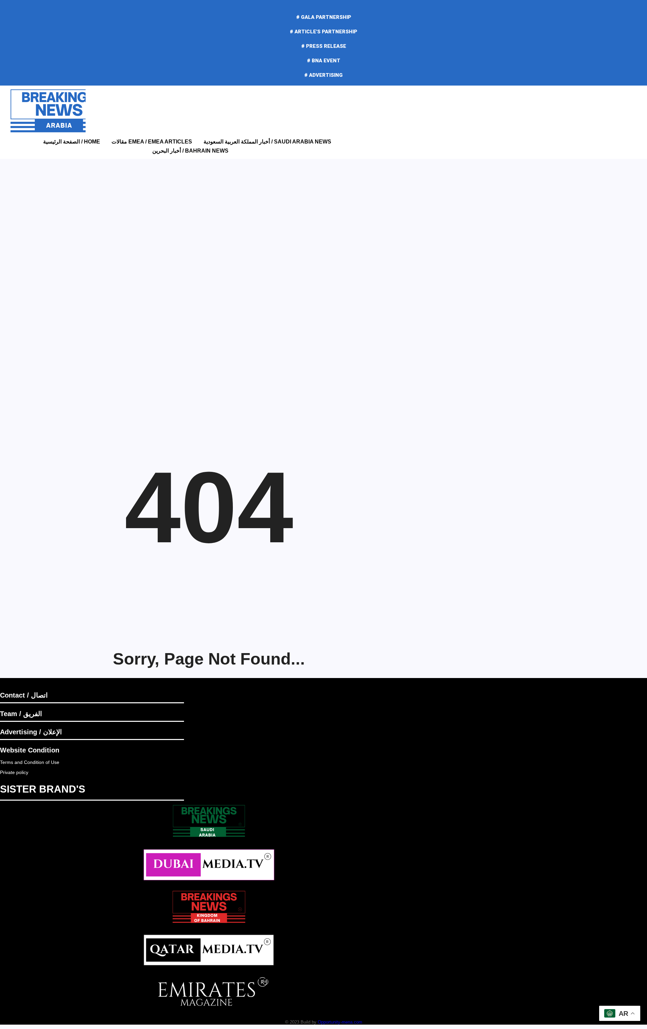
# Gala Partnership (323, 17)
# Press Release (323, 46)
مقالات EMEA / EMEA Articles (152, 141)
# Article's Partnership (323, 32)
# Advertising (323, 75)
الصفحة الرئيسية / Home (71, 141)
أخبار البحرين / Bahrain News (190, 151)
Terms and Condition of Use (29, 762)
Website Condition (29, 750)
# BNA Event (323, 61)
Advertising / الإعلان (31, 732)
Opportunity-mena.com (340, 1022)
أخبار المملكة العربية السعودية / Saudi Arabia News (267, 141)
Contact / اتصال (24, 695)
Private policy (14, 772)
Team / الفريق (21, 713)
